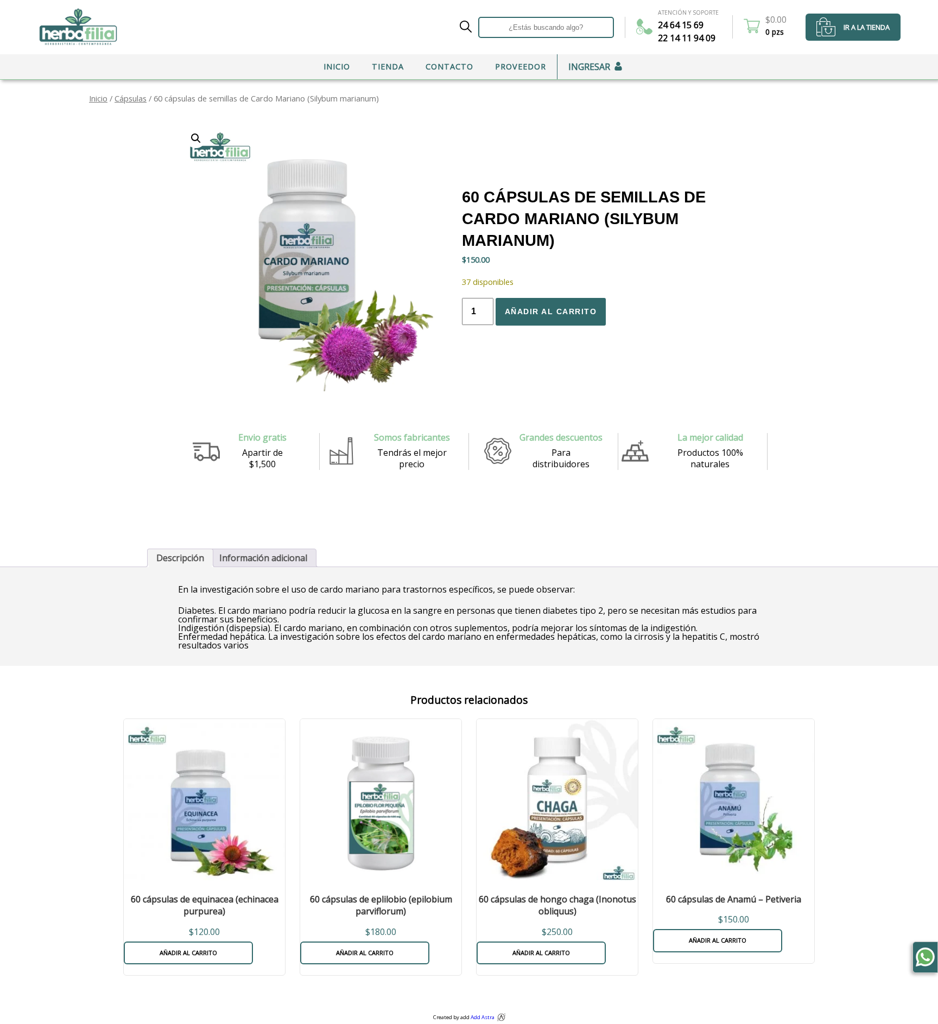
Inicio (337, 66)
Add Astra (483, 1017)
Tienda (388, 66)
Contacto (449, 66)
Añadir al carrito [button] (188, 953)
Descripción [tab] (180, 558)
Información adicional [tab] (263, 558)
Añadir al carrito (551, 311)
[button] (196, 138)
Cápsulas (131, 98)
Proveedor (520, 66)
